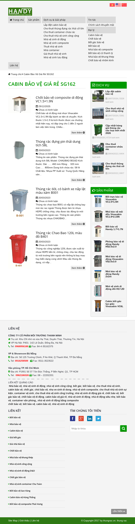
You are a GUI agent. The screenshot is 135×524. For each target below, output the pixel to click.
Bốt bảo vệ (94, 45)
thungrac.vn (109, 520)
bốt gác (77, 386)
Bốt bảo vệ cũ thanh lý (100, 53)
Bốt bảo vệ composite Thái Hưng (26, 504)
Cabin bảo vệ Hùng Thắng (22, 497)
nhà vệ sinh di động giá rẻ (89, 393)
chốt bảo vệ (112, 393)
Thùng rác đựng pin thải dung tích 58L (58, 143)
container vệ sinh (24, 393)
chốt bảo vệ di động (33, 396)
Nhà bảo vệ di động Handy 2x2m (113, 274)
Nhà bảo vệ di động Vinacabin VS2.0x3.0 (114, 259)
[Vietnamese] (112, 4)
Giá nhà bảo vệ (17, 443)
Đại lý (91, 29)
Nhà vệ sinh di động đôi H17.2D (115, 287)
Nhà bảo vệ (15, 386)
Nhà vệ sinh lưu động (55, 57)
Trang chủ (18, 19)
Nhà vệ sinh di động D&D (22, 470)
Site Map (12, 520)
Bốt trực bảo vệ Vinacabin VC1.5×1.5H (114, 199)
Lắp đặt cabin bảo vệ (55, 24)
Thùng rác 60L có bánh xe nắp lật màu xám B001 (60, 191)
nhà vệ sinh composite (85, 389)
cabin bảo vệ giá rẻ (56, 396)
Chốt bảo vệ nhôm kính (101, 60)
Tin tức (92, 19)
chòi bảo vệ (41, 389)
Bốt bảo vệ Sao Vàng (20, 490)
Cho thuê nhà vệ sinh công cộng (61, 35)
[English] (118, 4)
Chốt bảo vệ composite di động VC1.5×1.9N (59, 99)
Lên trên (118, 511)
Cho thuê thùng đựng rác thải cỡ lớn (64, 28)
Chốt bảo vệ (94, 38)
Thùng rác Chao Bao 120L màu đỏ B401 (59, 235)
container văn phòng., (25, 400)
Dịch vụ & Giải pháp (55, 19)
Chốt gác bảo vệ (18, 477)
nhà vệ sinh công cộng (59, 386)
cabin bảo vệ (15, 389)
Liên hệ (14, 65)
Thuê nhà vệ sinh (53, 46)
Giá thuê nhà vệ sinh (55, 53)
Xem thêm (77, 132)
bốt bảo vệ (89, 386)
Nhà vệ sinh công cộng (21, 463)
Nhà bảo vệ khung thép (101, 56)
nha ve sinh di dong (60, 389)
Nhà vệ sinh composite (56, 42)
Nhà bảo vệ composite (100, 49)
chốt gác (28, 389)
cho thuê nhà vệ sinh (108, 386)
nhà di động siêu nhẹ (103, 396)
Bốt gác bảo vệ (96, 42)
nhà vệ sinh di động (34, 386)
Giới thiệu (24, 520)
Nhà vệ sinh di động (55, 39)
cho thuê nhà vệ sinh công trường (54, 393)
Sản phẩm (33, 19)
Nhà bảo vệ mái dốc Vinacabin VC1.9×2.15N (114, 214)
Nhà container (51, 50)
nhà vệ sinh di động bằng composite (58, 400)
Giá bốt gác (15, 437)
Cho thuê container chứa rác (59, 32)
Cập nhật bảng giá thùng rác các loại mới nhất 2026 (115, 129)
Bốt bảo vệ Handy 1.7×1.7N (114, 227)
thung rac (122, 520)
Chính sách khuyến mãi (101, 24)
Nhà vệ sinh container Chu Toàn (26, 483)
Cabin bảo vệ (95, 35)
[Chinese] (124, 4)
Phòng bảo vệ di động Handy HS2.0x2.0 (115, 244)
